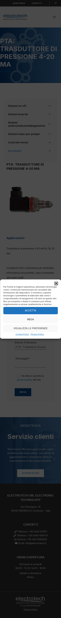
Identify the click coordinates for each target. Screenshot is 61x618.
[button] (56, 283)
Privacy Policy (37, 334)
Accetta (30, 310)
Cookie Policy (22, 334)
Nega (30, 319)
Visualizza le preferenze (30, 328)
